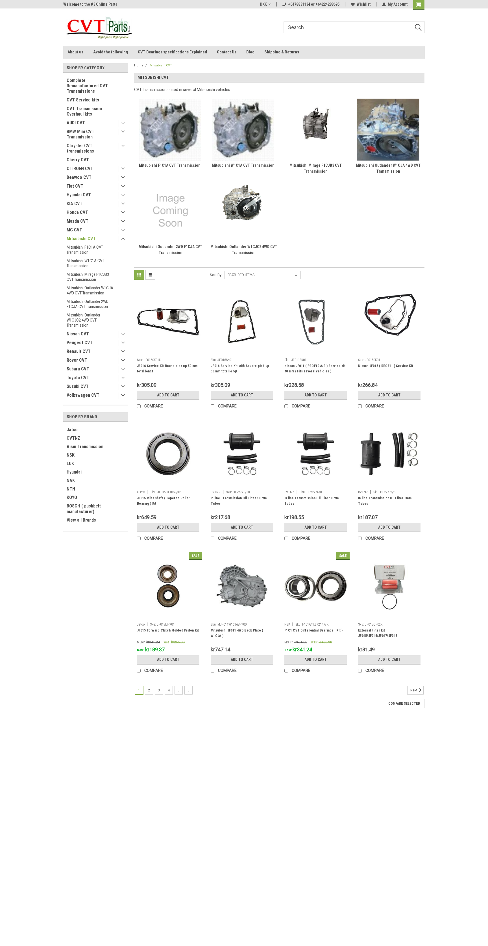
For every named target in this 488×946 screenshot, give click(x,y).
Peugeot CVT (80, 342)
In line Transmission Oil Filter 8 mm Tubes (311, 500)
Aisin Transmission (85, 446)
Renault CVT (79, 351)
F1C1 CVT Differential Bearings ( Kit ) (313, 630)
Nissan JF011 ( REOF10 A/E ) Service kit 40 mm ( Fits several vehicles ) (314, 368)
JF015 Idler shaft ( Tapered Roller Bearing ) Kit (163, 500)
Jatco (72, 429)
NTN (71, 489)
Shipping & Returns (281, 52)
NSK (71, 455)
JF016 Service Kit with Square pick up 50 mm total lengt (240, 368)
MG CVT (74, 230)
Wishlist (364, 4)
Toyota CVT (78, 377)
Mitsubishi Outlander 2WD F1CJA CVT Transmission (87, 304)
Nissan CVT (78, 334)
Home (138, 65)
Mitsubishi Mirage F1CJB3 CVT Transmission (88, 277)
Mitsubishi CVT (81, 238)
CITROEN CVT (80, 168)
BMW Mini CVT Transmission (80, 134)
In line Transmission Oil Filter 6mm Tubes (384, 500)
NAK (71, 480)
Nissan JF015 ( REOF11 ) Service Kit (385, 366)
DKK (263, 4)
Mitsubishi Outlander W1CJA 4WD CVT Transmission (90, 290)
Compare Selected (404, 704)
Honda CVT (77, 212)
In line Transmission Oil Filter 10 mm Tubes (239, 500)
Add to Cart (168, 395)
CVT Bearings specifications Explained (172, 52)
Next (414, 690)
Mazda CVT (77, 221)
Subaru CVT (78, 369)
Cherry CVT (78, 159)
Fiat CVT (75, 186)
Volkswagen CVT (83, 395)
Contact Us (226, 52)
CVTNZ (73, 438)
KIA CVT (74, 203)
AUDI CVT (76, 122)
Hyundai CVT (79, 195)
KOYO (72, 497)
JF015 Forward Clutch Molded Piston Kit (168, 630)
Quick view (168, 351)
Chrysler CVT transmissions (80, 148)
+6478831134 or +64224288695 (313, 4)
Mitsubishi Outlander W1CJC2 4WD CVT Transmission (83, 320)
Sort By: (216, 275)
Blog (250, 52)
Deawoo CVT (79, 177)
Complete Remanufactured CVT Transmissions (87, 86)
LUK (70, 463)
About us (75, 52)
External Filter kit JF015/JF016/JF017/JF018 (377, 633)
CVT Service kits (83, 100)
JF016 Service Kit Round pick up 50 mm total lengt (167, 368)
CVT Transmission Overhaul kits (84, 111)
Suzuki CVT (78, 386)
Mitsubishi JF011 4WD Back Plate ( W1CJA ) (237, 633)
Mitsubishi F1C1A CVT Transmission (85, 250)
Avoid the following (110, 52)
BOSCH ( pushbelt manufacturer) (84, 508)
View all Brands (81, 520)
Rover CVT (77, 360)
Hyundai (74, 472)
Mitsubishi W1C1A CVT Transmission (85, 263)
